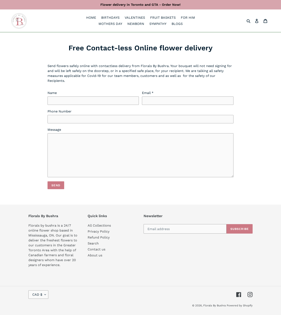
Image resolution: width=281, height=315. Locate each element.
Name (52, 93)
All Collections (99, 225)
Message (54, 130)
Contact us (96, 249)
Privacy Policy (98, 231)
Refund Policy (99, 237)
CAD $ (37, 294)
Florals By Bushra (214, 305)
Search (93, 243)
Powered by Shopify (240, 305)
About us (95, 255)
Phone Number (60, 111)
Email (147, 93)
